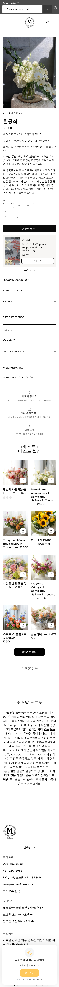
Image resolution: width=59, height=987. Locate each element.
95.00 (40, 504)
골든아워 (36, 634)
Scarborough (18, 754)
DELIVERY (9, 339)
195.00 (7, 641)
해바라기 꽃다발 (41, 540)
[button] (54, 9)
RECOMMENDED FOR (16, 279)
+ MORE (7, 301)
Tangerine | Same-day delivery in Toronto (15, 544)
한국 (11, 891)
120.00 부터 (19, 493)
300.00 (41, 598)
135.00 (24, 547)
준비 (10, 113)
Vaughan (49, 729)
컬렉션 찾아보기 (29, 651)
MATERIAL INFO (12, 290)
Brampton (14, 725)
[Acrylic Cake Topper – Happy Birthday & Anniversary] (12, 251)
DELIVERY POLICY (13, 351)
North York (36, 754)
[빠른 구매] (23, 480)
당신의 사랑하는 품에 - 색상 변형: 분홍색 (4, 497)
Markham (13, 733)
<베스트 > (29, 449)
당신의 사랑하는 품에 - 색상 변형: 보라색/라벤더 (10, 497)
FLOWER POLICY (13, 368)
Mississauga (44, 742)
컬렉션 (27, 847)
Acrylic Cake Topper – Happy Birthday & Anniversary (34, 247)
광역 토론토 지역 (43, 712)
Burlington (30, 725)
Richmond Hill (11, 750)
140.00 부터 (16, 587)
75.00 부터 (43, 543)
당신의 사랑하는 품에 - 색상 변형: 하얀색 (7, 497)
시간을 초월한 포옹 (14, 583)
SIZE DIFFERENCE (13, 317)
